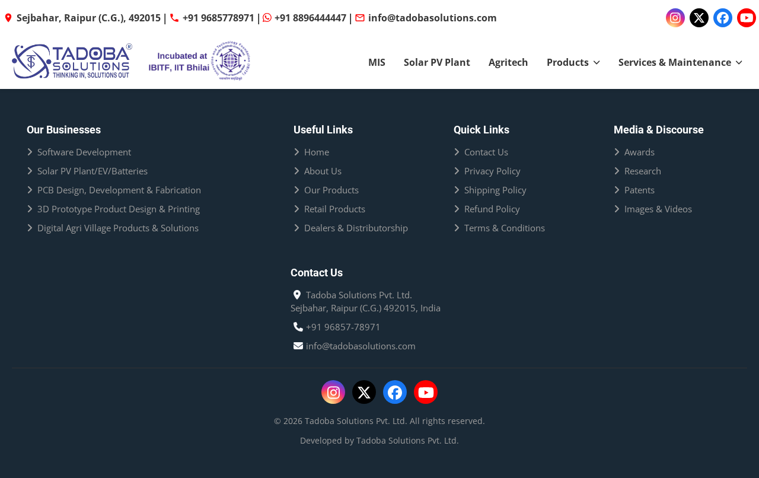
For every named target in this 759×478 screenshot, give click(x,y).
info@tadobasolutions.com (361, 346)
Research (642, 171)
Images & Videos (658, 209)
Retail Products (334, 209)
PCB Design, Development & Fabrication (119, 190)
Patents (639, 190)
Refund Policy (492, 209)
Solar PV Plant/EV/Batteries (92, 171)
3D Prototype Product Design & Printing (118, 209)
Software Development (84, 152)
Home (316, 152)
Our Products (331, 190)
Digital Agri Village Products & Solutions (118, 228)
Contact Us (486, 152)
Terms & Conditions (504, 228)
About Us (323, 171)
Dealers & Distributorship (356, 228)
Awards (639, 152)
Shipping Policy (495, 190)
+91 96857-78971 (343, 327)
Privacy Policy (492, 171)
